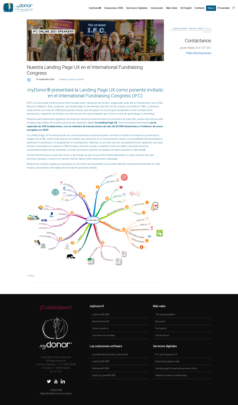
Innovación (157, 8)
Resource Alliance (36, 106)
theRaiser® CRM (100, 368)
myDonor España (180, 28)
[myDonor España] (17, 6)
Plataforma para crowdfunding (171, 375)
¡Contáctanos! (56, 307)
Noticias (192, 28)
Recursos (160, 321)
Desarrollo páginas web (167, 361)
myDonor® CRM (100, 314)
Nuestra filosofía (100, 321)
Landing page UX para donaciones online (176, 368)
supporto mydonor (76, 79)
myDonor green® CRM (103, 375)
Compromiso (162, 335)
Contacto (200, 8)
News (211, 8)
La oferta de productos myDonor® (110, 354)
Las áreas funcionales (103, 335)
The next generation (165, 314)
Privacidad (223, 8)
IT (233, 8)
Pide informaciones (198, 53)
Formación (161, 328)
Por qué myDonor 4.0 (166, 354)
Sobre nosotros (100, 328)
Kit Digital (186, 8)
